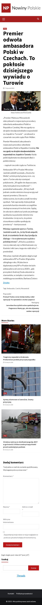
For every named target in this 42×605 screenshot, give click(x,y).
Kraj (5, 28)
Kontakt (11, 593)
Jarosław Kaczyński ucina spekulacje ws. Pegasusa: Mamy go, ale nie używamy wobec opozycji (22, 306)
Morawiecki (25, 288)
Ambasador (11, 288)
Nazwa (6, 507)
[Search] (38, 19)
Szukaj (4, 559)
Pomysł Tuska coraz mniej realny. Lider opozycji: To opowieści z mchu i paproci (19, 297)
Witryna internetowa (8, 520)
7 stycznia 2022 (9, 88)
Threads (21, 575)
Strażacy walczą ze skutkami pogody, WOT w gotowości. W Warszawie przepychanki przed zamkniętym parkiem (20, 444)
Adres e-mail (27, 508)
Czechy (17, 288)
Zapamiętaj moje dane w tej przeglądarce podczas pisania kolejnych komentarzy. (21, 536)
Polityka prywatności (24, 593)
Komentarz (8, 476)
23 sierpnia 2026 (9, 362)
